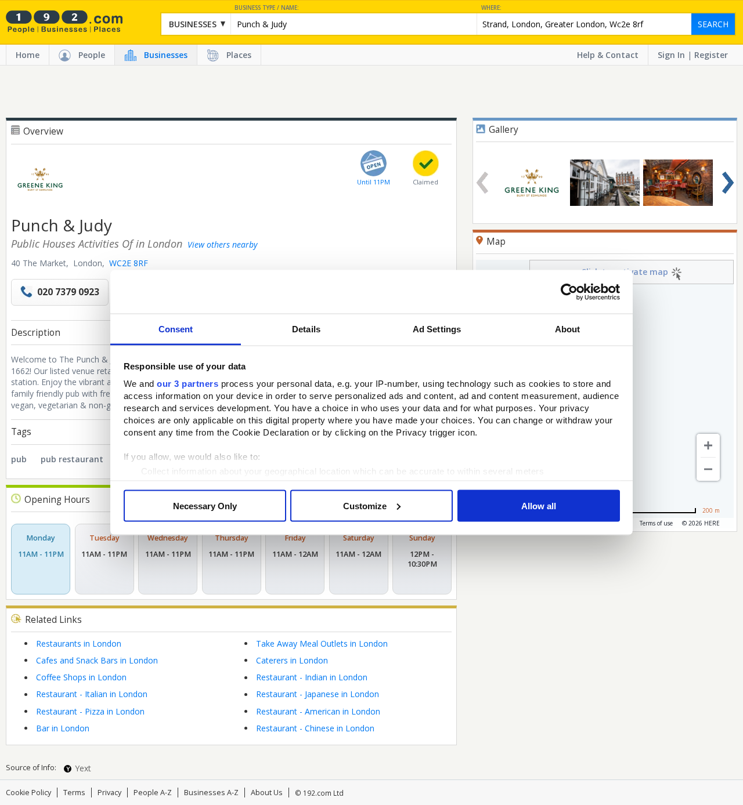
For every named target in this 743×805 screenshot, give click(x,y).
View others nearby (222, 244)
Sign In (671, 54)
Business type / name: (267, 8)
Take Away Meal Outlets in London (322, 643)
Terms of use (656, 523)
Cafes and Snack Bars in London (97, 660)
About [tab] (567, 329)
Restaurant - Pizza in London (90, 711)
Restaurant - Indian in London (311, 677)
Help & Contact (608, 54)
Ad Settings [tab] (437, 329)
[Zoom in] (708, 445)
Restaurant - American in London (318, 711)
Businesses (165, 54)
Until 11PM (373, 182)
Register (711, 54)
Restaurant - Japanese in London (317, 693)
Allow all (538, 505)
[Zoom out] (708, 469)
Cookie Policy (28, 792)
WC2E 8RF (128, 263)
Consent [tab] (175, 329)
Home (27, 54)
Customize (365, 505)
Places (238, 54)
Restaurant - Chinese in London (315, 728)
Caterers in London (292, 660)
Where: (491, 8)
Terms (74, 792)
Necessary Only (205, 505)
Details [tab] (306, 329)
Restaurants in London (78, 643)
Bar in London (62, 728)
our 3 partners (187, 384)
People (91, 54)
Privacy (109, 792)
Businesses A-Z (211, 792)
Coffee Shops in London (81, 677)
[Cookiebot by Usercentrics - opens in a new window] (569, 291)
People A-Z (153, 792)
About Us (267, 792)
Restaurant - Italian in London (91, 693)
